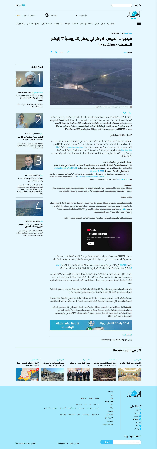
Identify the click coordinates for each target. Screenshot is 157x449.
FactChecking (106, 339)
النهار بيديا (20, 23)
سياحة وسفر (71, 414)
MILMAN (124, 265)
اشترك (18, 15)
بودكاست (53, 15)
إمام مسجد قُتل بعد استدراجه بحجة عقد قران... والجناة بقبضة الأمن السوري (29, 98)
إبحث (136, 5)
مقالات (75, 23)
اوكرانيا (124, 339)
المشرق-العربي (37, 92)
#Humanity (81, 176)
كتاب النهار (137, 359)
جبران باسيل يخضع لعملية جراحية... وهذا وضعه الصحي (30, 179)
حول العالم (63, 414)
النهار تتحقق (128, 33)
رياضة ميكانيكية (72, 408)
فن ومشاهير (95, 414)
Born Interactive (20, 443)
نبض (137, 422)
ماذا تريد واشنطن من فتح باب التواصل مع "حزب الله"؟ (104, 364)
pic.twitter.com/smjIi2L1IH (66, 168)
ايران (103, 23)
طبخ (79, 414)
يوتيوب (136, 416)
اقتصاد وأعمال (86, 23)
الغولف (55, 408)
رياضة (67, 23)
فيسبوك (136, 413)
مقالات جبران (79, 405)
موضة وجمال (85, 414)
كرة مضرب (81, 408)
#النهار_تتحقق (33, 23)
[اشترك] (91, 325)
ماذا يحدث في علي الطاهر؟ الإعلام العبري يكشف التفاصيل (30, 225)
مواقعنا (81, 15)
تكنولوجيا (58, 23)
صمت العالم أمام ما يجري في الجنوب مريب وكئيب (53, 364)
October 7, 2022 (123, 179)
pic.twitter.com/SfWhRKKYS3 (97, 176)
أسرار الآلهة (83, 398)
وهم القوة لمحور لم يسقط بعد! (80, 364)
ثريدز (137, 426)
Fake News (116, 339)
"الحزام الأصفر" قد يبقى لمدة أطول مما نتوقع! (28, 364)
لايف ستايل (47, 23)
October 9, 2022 (97, 171)
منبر (86, 405)
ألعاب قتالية (63, 408)
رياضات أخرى (47, 408)
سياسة (97, 398)
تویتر (137, 410)
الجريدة (18, 5)
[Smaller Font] (129, 113)
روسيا (130, 339)
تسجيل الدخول (29, 15)
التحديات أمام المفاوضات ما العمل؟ (130, 364)
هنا (81, 147)
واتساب (136, 429)
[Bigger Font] (124, 113)
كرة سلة (89, 408)
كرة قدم (96, 408)
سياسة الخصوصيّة (108, 424)
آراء (90, 405)
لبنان (97, 23)
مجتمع (90, 398)
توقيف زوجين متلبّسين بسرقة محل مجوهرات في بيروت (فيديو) (30, 138)
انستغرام (135, 419)
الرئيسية (110, 23)
